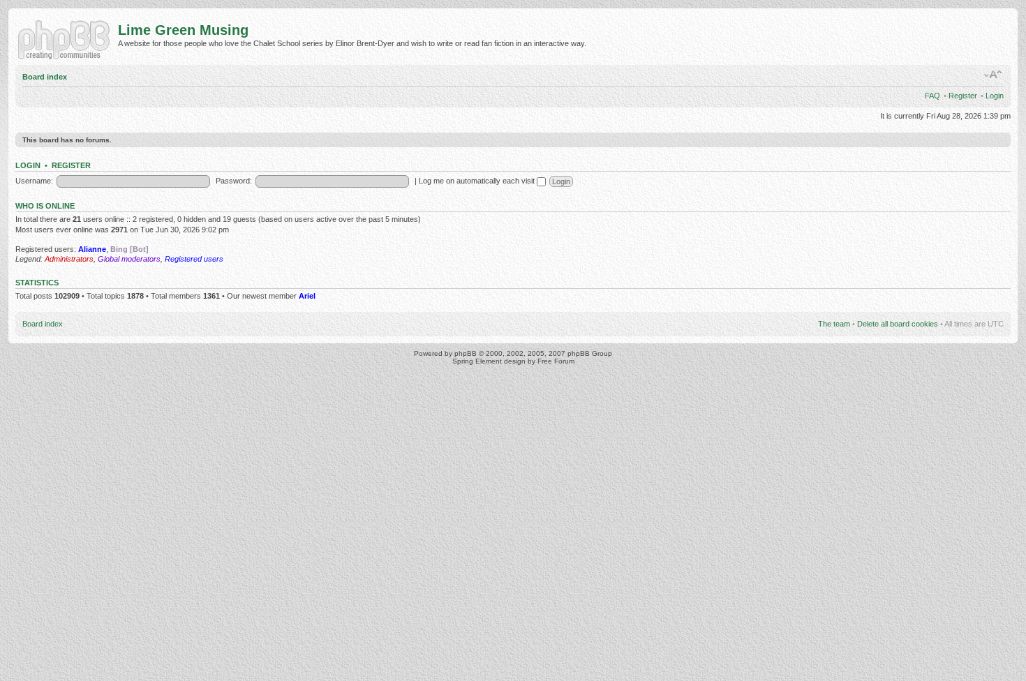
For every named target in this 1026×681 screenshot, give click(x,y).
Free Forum (555, 361)
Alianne (92, 249)
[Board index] (66, 38)
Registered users (194, 259)
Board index (44, 77)
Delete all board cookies (897, 324)
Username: (34, 181)
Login (995, 95)
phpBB (465, 353)
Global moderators (129, 259)
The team (834, 324)
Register (963, 95)
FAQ (932, 95)
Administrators (69, 259)
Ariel (307, 296)
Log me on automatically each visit (478, 181)
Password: (234, 181)
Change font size (993, 74)
